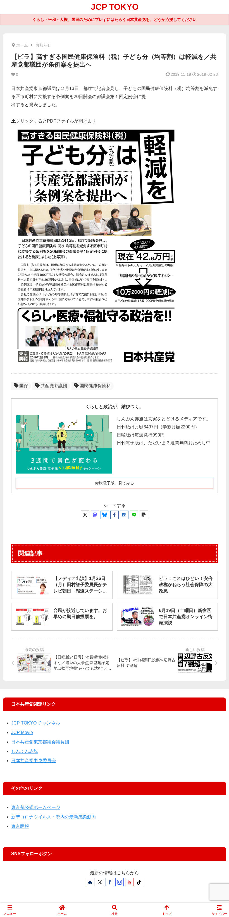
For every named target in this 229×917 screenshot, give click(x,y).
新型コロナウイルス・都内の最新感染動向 (53, 816)
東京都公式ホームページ (35, 807)
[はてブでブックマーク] (124, 515)
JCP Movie (22, 732)
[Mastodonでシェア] (95, 515)
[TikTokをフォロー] (139, 882)
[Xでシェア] (85, 515)
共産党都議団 (53, 385)
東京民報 (20, 826)
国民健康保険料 (95, 385)
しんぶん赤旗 (24, 751)
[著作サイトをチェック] (90, 882)
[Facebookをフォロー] (110, 882)
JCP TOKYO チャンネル (35, 723)
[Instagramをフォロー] (119, 882)
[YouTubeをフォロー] (129, 882)
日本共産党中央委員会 (33, 760)
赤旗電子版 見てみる (114, 483)
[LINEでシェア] (134, 515)
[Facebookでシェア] (114, 515)
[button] (144, 515)
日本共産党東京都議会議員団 (40, 742)
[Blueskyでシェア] (105, 515)
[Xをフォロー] (100, 882)
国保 (23, 385)
